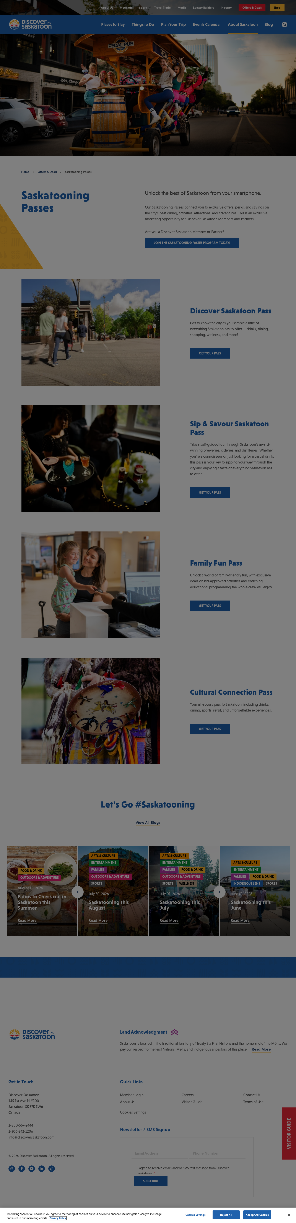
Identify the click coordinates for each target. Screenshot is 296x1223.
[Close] (289, 1215)
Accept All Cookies (257, 1214)
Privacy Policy (57, 1218)
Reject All (226, 1214)
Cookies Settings (195, 1214)
